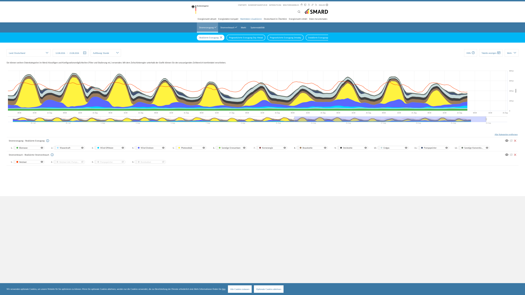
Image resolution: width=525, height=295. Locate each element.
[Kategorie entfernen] (515, 141)
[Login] (309, 5)
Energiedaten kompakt (228, 18)
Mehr (509, 52)
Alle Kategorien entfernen (506, 134)
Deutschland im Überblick (275, 18)
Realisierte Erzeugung (209, 37)
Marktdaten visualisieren (251, 18)
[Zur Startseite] (200, 9)
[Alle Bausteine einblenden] (506, 141)
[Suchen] (299, 12)
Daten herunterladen (318, 18)
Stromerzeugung (206, 27)
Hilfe (468, 52)
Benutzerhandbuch (291, 5)
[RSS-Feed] (316, 5)
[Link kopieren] (312, 5)
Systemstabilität (258, 27)
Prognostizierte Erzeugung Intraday (285, 37)
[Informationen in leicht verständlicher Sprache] (305, 5)
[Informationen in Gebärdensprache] (301, 5)
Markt (243, 27)
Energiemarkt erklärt (298, 18)
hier (223, 288)
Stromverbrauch (227, 27)
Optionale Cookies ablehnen (268, 289)
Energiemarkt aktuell (207, 18)
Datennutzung (275, 5)
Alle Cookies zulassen (239, 289)
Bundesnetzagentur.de (257, 5)
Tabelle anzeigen (489, 52)
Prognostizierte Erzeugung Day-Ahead (246, 37)
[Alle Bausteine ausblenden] (511, 141)
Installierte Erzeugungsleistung (322, 37)
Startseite (242, 5)
